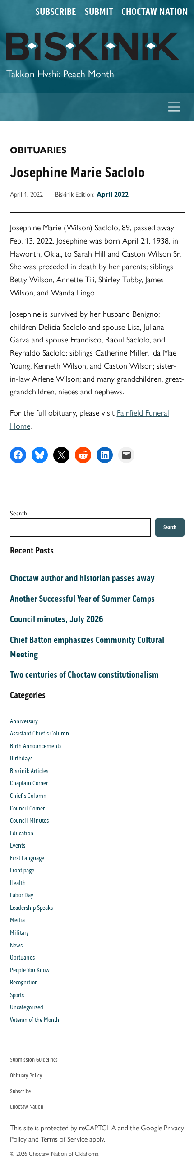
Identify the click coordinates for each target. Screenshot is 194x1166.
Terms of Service (64, 1138)
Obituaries (38, 150)
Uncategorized (26, 1007)
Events (17, 845)
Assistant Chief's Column (39, 733)
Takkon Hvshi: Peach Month (60, 73)
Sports (17, 995)
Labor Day (21, 895)
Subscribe (55, 12)
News (16, 945)
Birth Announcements (35, 746)
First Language (27, 858)
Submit (98, 12)
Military (19, 933)
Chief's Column (28, 796)
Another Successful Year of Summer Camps (82, 598)
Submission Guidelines (34, 1059)
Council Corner (27, 808)
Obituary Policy (26, 1075)
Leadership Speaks (31, 908)
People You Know (30, 970)
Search (18, 512)
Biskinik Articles (29, 771)
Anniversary (24, 721)
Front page (22, 870)
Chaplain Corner (29, 783)
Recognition (24, 982)
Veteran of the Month (34, 1020)
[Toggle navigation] (174, 107)
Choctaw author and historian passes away (82, 577)
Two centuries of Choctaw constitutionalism (84, 674)
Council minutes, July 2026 (56, 618)
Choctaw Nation (154, 12)
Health (18, 883)
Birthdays (21, 758)
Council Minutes (29, 820)
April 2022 (113, 194)
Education (21, 833)
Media (17, 920)
